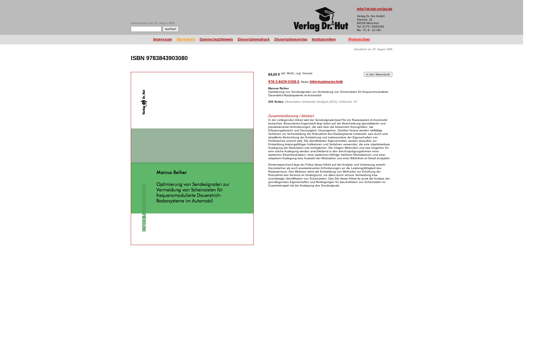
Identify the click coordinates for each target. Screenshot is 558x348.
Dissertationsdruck (254, 39)
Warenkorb (186, 39)
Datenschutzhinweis (216, 39)
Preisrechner (359, 39)
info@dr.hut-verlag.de (374, 9)
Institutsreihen (324, 39)
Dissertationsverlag (290, 39)
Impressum (162, 39)
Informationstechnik (326, 82)
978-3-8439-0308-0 (283, 82)
